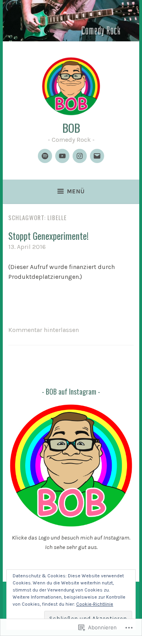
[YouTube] (62, 156)
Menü (76, 191)
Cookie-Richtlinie (94, 604)
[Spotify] (45, 156)
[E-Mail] (97, 156)
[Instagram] (80, 156)
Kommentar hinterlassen (43, 330)
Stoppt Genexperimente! (48, 236)
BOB (71, 127)
